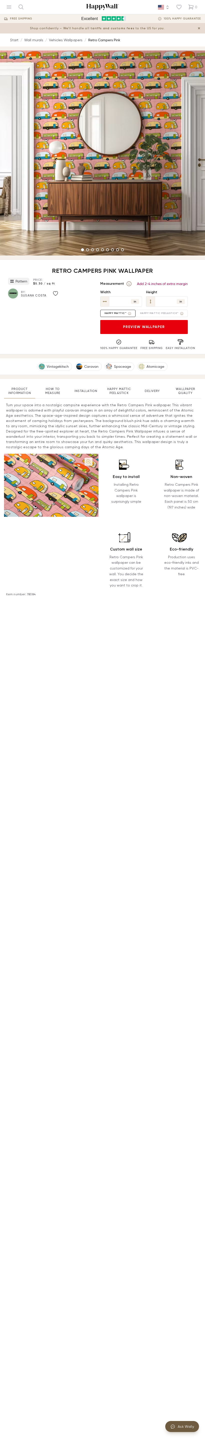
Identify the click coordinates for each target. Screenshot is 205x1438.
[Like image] (55, 293)
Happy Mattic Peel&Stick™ (159, 313)
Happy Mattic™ (115, 313)
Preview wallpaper (144, 327)
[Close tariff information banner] (199, 28)
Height (151, 292)
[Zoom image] (88, 462)
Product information (19, 391)
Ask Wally (186, 1426)
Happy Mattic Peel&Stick (119, 391)
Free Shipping (21, 18)
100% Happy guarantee (182, 18)
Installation (85, 391)
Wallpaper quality (185, 391)
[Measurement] (129, 284)
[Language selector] (163, 7)
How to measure (52, 391)
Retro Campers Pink (104, 40)
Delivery (152, 391)
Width (105, 292)
